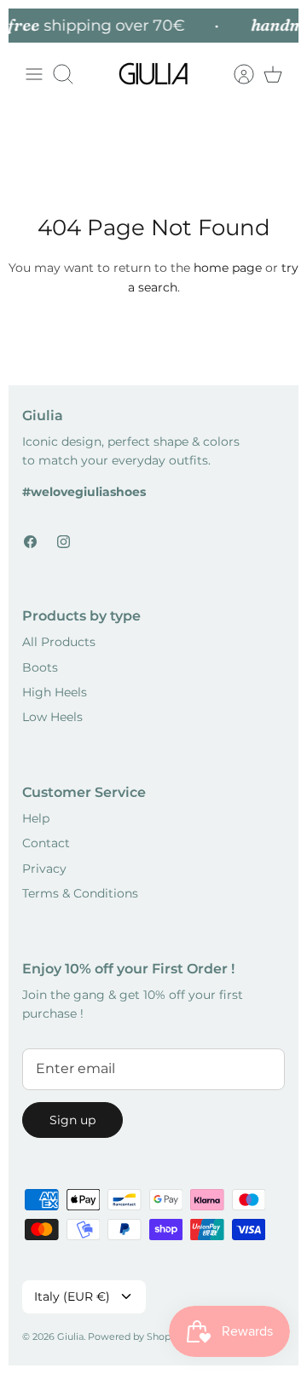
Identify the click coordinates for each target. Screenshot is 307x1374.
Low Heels (52, 717)
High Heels (54, 692)
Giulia (70, 1336)
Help (35, 818)
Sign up (72, 1120)
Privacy (44, 868)
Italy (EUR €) (72, 1296)
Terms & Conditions (80, 893)
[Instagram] (63, 542)
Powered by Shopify (135, 1336)
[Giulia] (153, 74)
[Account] (235, 74)
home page (228, 267)
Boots (40, 667)
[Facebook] (30, 542)
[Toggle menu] (34, 74)
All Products (59, 641)
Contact (46, 843)
